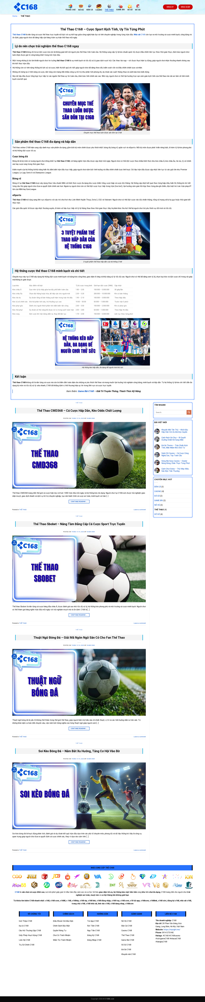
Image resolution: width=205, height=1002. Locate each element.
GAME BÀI (158, 500)
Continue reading (79, 501)
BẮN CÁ (157, 487)
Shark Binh (91, 418)
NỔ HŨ (157, 505)
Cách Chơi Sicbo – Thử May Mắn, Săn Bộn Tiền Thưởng (175, 470)
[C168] (37, 7)
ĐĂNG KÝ (170, 7)
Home (14, 16)
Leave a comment (140, 509)
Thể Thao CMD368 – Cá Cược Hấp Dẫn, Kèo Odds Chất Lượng (79, 410)
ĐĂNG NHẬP (185, 7)
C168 (139, 34)
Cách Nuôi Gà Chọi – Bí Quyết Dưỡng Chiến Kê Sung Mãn (173, 438)
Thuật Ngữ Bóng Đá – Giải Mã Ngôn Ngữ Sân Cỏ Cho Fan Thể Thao (79, 637)
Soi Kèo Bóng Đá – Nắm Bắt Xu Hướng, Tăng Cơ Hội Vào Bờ (79, 751)
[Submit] (189, 412)
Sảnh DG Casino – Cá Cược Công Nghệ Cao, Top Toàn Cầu (175, 454)
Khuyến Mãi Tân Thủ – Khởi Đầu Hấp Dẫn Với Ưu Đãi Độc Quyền (174, 431)
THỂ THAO (79, 403)
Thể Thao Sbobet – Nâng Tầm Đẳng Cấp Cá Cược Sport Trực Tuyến (79, 524)
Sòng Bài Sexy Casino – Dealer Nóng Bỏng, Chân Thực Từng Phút (175, 462)
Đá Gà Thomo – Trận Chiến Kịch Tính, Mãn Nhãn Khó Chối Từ (174, 446)
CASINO (157, 491)
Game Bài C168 (86, 391)
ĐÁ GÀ (157, 496)
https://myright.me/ (172, 929)
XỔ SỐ (157, 514)
